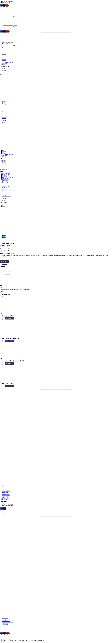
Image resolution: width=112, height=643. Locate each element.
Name (1, 285)
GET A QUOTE (4, 261)
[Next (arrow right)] (1, 642)
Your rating (2, 274)
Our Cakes (4, 49)
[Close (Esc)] (0, 641)
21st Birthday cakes (6, 173)
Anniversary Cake (5, 175)
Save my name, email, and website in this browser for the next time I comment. (15, 289)
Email (1, 287)
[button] (56, 56)
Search (1, 16)
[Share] (1, 641)
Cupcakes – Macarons (6, 182)
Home (3, 47)
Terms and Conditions (9, 51)
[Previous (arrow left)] (0, 642)
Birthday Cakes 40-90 (6, 179)
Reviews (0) (4, 264)
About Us (4, 50)
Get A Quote (4, 53)
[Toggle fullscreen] (2, 641)
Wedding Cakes (5, 181)
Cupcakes (4, 48)
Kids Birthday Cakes (6, 174)
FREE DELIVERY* (5, 245)
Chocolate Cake (5, 178)
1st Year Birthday (5, 176)
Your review (2, 280)
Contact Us (4, 54)
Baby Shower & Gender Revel (8, 177)
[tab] (57, 264)
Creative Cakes (5, 180)
